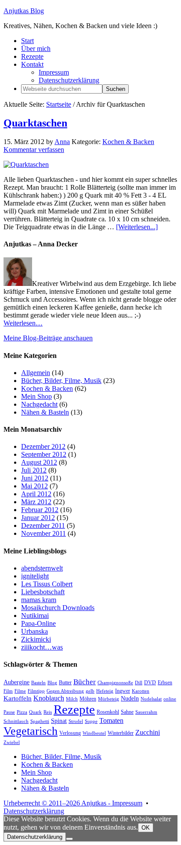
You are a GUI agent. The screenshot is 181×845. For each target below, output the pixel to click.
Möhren (88, 699)
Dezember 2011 (43, 525)
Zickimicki (36, 639)
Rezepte (74, 709)
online (169, 699)
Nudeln (130, 698)
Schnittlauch (16, 721)
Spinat (59, 721)
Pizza (22, 712)
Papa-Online (38, 623)
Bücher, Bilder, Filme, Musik (61, 380)
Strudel (76, 721)
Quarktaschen (35, 123)
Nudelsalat (151, 699)
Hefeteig (104, 691)
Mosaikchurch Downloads (57, 607)
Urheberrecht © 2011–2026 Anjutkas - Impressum (73, 803)
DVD (150, 682)
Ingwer (122, 691)
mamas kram (38, 599)
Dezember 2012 (43, 446)
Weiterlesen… (23, 323)
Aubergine (16, 682)
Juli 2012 (34, 470)
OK (145, 827)
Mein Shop (36, 396)
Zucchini (147, 732)
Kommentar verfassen (34, 149)
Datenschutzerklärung (34, 811)
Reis (47, 712)
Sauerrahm (146, 712)
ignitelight (35, 576)
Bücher (84, 682)
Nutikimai (35, 615)
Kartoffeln (18, 698)
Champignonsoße (115, 682)
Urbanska (34, 631)
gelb (90, 691)
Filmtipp (36, 691)
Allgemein (35, 372)
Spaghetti (39, 721)
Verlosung (70, 733)
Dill (138, 682)
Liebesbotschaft (43, 592)
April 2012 (36, 494)
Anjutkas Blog (24, 10)
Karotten (140, 691)
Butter (65, 682)
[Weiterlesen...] (137, 227)
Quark (35, 712)
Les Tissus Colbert (46, 584)
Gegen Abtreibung (65, 691)
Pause (9, 712)
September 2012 (43, 454)
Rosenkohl (108, 712)
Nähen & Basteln (45, 412)
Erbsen (165, 682)
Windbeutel (94, 733)
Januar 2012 (38, 517)
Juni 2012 (34, 478)
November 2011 (43, 533)
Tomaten (111, 720)
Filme (20, 691)
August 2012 (39, 462)
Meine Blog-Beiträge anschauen (48, 338)
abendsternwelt (42, 568)
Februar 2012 (39, 509)
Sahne (127, 712)
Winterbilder (121, 733)
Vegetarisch (31, 731)
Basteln (38, 682)
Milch (72, 699)
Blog (52, 682)
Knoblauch (48, 698)
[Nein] (69, 839)
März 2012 (36, 502)
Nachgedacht (39, 404)
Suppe (91, 721)
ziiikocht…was (42, 647)
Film (8, 691)
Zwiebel (12, 742)
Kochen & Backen (128, 141)
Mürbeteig (108, 699)
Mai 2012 (34, 486)
